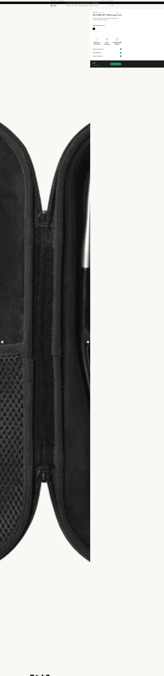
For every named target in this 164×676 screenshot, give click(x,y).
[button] (68, 5)
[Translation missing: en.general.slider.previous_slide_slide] (2, 342)
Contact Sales (61, 0)
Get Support (53, 0)
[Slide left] (51, 3)
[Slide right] (113, 3)
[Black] (94, 29)
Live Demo (103, 0)
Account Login (110, 0)
